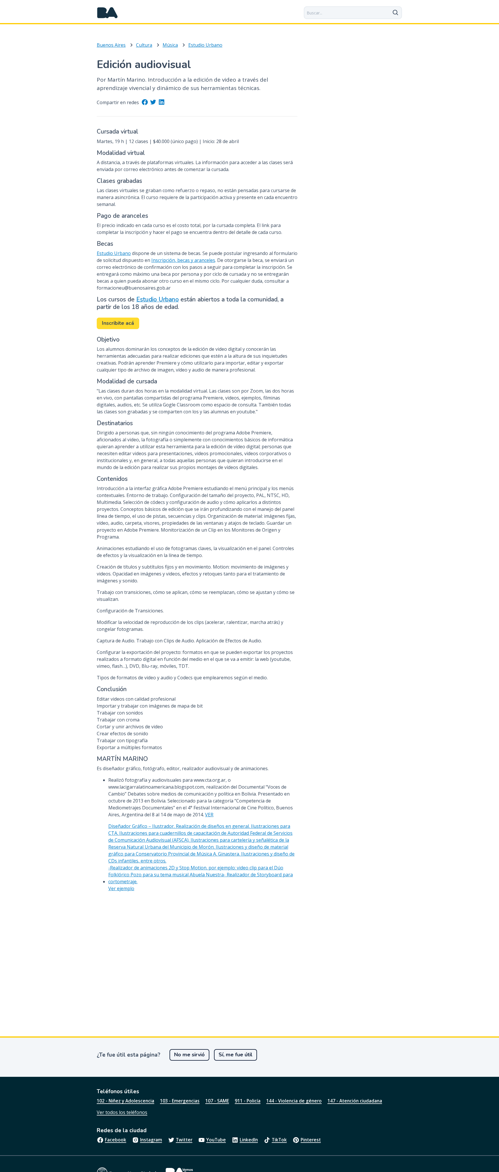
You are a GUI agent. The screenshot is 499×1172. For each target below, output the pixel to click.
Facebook (115, 1140)
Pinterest (311, 1140)
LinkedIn (249, 1140)
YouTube (216, 1140)
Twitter (184, 1140)
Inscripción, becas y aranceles (183, 260)
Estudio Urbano (205, 45)
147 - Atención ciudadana (354, 1101)
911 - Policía (247, 1101)
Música (170, 45)
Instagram (151, 1140)
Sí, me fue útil (235, 1054)
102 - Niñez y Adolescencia (125, 1101)
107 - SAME (217, 1101)
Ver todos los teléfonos (122, 1112)
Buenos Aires (111, 45)
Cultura (144, 45)
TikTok (279, 1140)
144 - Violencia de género (294, 1101)
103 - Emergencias (180, 1101)
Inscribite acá (118, 323)
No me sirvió (189, 1054)
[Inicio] (107, 12)
